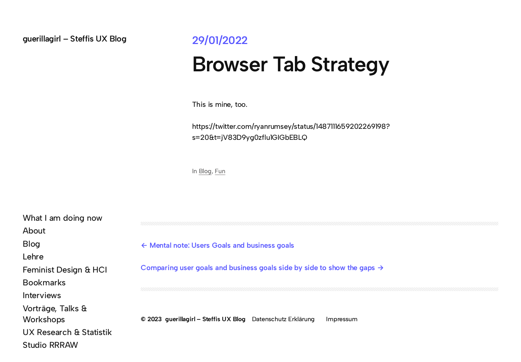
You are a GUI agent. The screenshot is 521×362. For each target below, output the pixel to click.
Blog (205, 171)
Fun (220, 171)
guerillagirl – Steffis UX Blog (74, 39)
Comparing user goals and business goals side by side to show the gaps (258, 267)
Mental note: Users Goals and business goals (222, 245)
